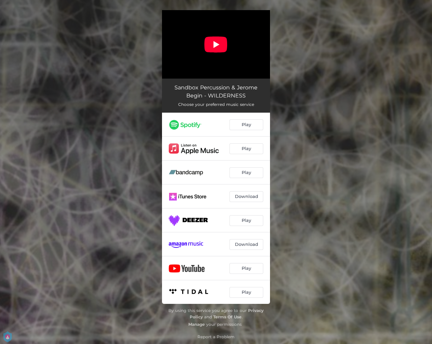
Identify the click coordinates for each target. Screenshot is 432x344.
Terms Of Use (227, 316)
